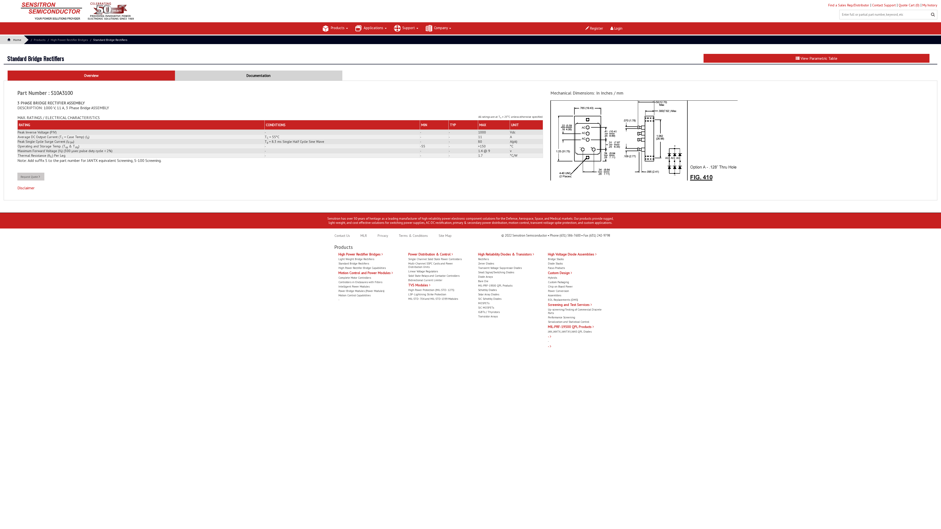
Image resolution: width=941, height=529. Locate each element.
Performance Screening (561, 317)
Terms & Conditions (414, 235)
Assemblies (554, 295)
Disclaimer (26, 187)
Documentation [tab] (259, 75)
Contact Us (342, 235)
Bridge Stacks (556, 259)
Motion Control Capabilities (354, 295)
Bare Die (483, 281)
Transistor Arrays (488, 316)
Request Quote (30, 177)
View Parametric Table (818, 58)
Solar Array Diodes (488, 294)
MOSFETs (483, 303)
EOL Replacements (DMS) (563, 299)
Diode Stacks (555, 263)
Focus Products (556, 268)
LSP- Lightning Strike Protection (427, 294)
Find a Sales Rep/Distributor (849, 5)
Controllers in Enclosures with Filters (360, 282)
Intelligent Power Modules (354, 286)
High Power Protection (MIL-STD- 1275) (431, 290)
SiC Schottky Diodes (489, 299)
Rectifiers (483, 259)
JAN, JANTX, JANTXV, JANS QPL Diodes (570, 331)
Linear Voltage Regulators (423, 271)
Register (596, 28)
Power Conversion (558, 291)
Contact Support (884, 5)
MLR (363, 235)
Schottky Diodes (487, 290)
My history (929, 5)
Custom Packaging (558, 282)
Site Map (445, 235)
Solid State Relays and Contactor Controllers (433, 275)
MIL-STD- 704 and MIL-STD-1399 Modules (433, 299)
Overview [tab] (91, 75)
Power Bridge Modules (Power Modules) (361, 291)
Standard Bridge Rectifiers (110, 40)
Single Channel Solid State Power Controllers (435, 259)
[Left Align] (933, 15)
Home (17, 40)
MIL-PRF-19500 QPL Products (495, 285)
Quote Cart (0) (909, 5)
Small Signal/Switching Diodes (496, 272)
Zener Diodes (486, 263)
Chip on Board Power (560, 286)
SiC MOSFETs (486, 307)
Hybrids (552, 277)
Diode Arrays (485, 276)
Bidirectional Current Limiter (425, 280)
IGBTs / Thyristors (489, 312)
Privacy (382, 235)
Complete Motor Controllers (354, 277)
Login (617, 28)
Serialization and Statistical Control (568, 322)
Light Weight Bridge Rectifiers (356, 259)
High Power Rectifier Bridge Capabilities (362, 268)
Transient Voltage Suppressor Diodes (500, 268)
